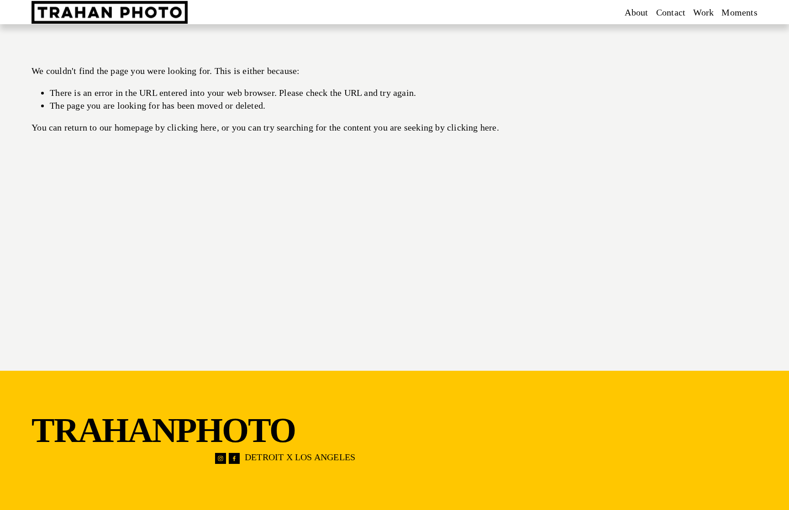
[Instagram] (220, 458)
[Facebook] (234, 458)
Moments (739, 12)
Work (703, 12)
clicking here (192, 127)
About (636, 12)
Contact (670, 12)
